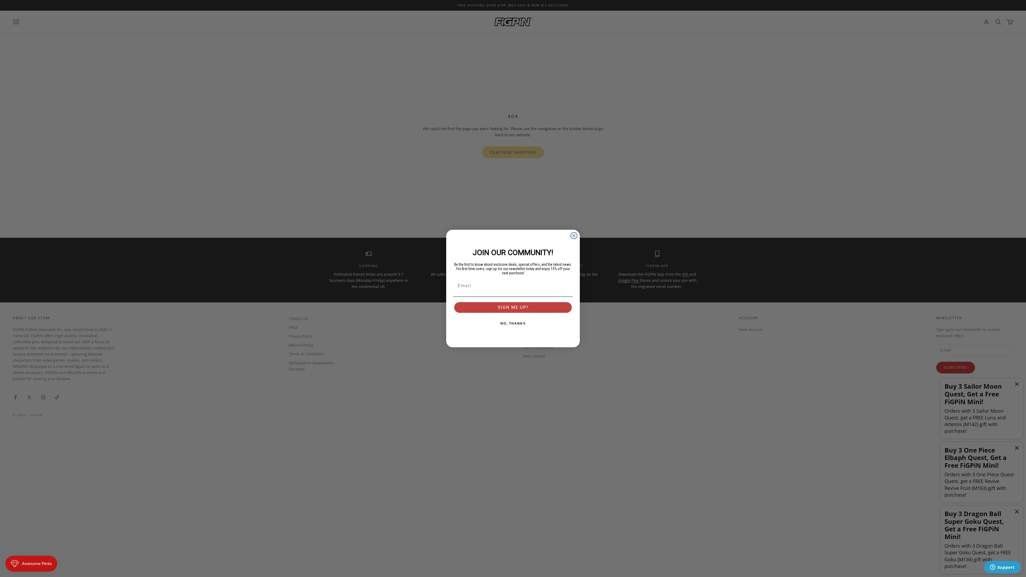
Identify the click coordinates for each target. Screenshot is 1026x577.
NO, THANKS (513, 323)
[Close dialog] (574, 235)
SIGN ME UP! (513, 307)
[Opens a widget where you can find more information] (1002, 567)
